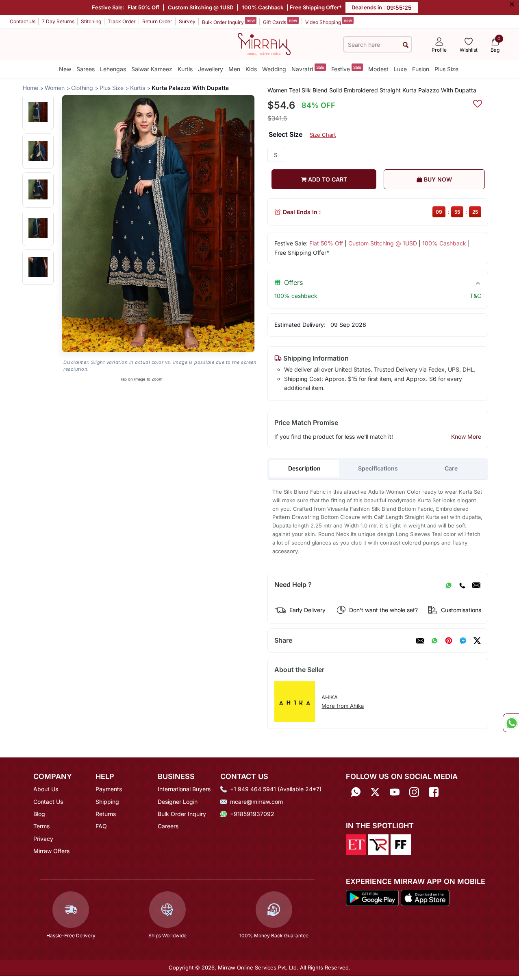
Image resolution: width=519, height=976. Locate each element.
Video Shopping (328, 21)
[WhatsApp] (449, 585)
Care (451, 468)
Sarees (85, 69)
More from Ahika (342, 705)
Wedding (274, 69)
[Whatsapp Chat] (511, 722)
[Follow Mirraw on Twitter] (375, 792)
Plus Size (446, 69)
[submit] (405, 44)
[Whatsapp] (356, 792)
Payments (109, 789)
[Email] (476, 585)
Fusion (420, 69)
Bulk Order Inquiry (228, 21)
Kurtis (185, 69)
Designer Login (178, 801)
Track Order (122, 21)
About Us (45, 789)
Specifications (378, 468)
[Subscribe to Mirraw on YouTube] (395, 792)
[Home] (264, 43)
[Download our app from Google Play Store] (372, 897)
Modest (378, 69)
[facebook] (463, 641)
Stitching (91, 21)
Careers (168, 826)
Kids (251, 69)
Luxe (400, 69)
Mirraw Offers (51, 850)
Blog (39, 813)
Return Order (157, 21)
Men (234, 69)
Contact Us (22, 21)
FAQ (101, 826)
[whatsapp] (434, 641)
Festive (346, 68)
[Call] (462, 585)
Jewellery (210, 69)
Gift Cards (280, 21)
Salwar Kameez (151, 69)
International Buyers (184, 789)
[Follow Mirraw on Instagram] (414, 792)
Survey (187, 21)
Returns (106, 813)
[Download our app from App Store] (425, 897)
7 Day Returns (58, 21)
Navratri (307, 68)
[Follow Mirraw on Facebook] (434, 792)
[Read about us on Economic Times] (356, 844)
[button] (38, 112)
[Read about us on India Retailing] (378, 844)
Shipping (107, 801)
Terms (41, 826)
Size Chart (323, 134)
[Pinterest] (449, 641)
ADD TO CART (326, 179)
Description (304, 468)
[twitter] (477, 641)
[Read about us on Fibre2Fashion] (401, 844)
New (65, 69)
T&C (475, 295)
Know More (466, 436)
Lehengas (113, 69)
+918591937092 (252, 813)
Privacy (43, 838)
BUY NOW (437, 179)
